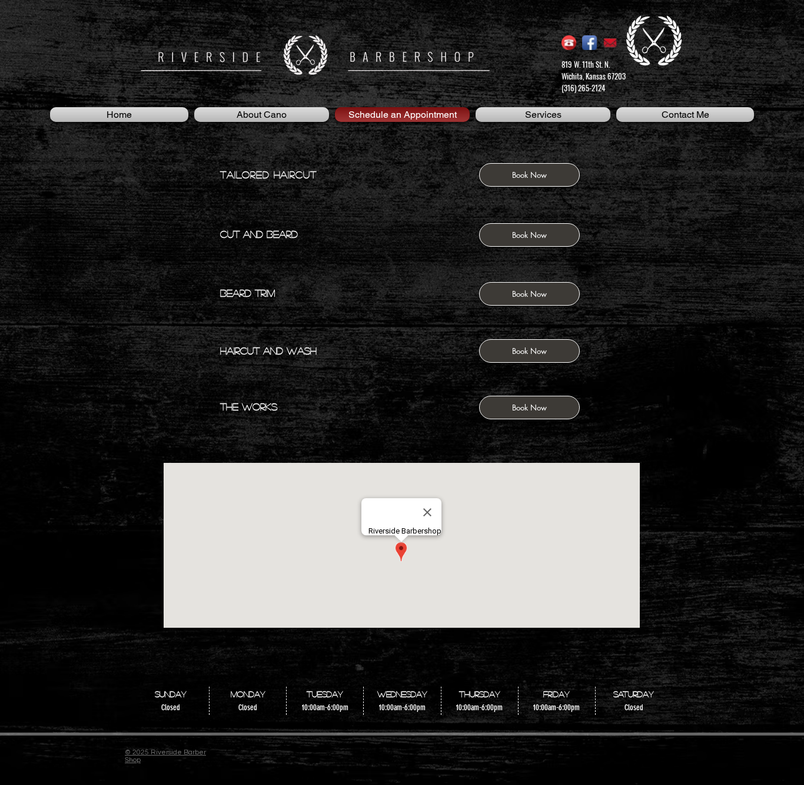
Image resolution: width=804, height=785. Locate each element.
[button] (529, 175)
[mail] (610, 42)
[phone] (569, 42)
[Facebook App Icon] (589, 42)
